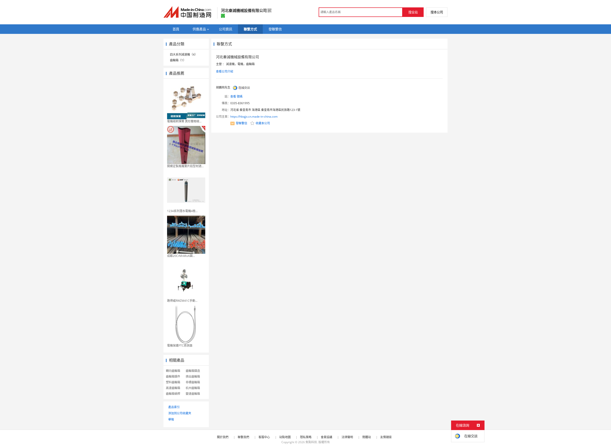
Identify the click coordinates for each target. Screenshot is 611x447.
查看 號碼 (236, 96)
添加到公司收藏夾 (179, 413)
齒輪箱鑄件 (173, 376)
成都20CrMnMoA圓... (181, 256)
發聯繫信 (241, 123)
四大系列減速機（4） (183, 54)
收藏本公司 (262, 123)
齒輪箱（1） (178, 60)
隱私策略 (305, 437)
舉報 (171, 419)
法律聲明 (347, 437)
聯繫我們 (243, 437)
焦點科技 (311, 442)
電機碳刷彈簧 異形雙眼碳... (184, 121)
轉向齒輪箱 (173, 371)
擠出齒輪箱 (193, 376)
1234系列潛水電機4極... (182, 211)
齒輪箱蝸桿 (173, 394)
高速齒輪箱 (173, 388)
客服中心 (264, 437)
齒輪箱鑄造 (193, 371)
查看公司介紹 (224, 71)
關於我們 (222, 437)
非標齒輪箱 (193, 382)
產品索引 (174, 407)
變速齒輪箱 (193, 394)
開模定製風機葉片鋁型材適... (185, 166)
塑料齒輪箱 (173, 382)
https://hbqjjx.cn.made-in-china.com (254, 116)
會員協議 (326, 437)
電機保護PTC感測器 (179, 345)
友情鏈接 (386, 437)
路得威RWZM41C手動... (182, 301)
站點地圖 (285, 437)
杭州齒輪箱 (193, 388)
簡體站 (366, 437)
